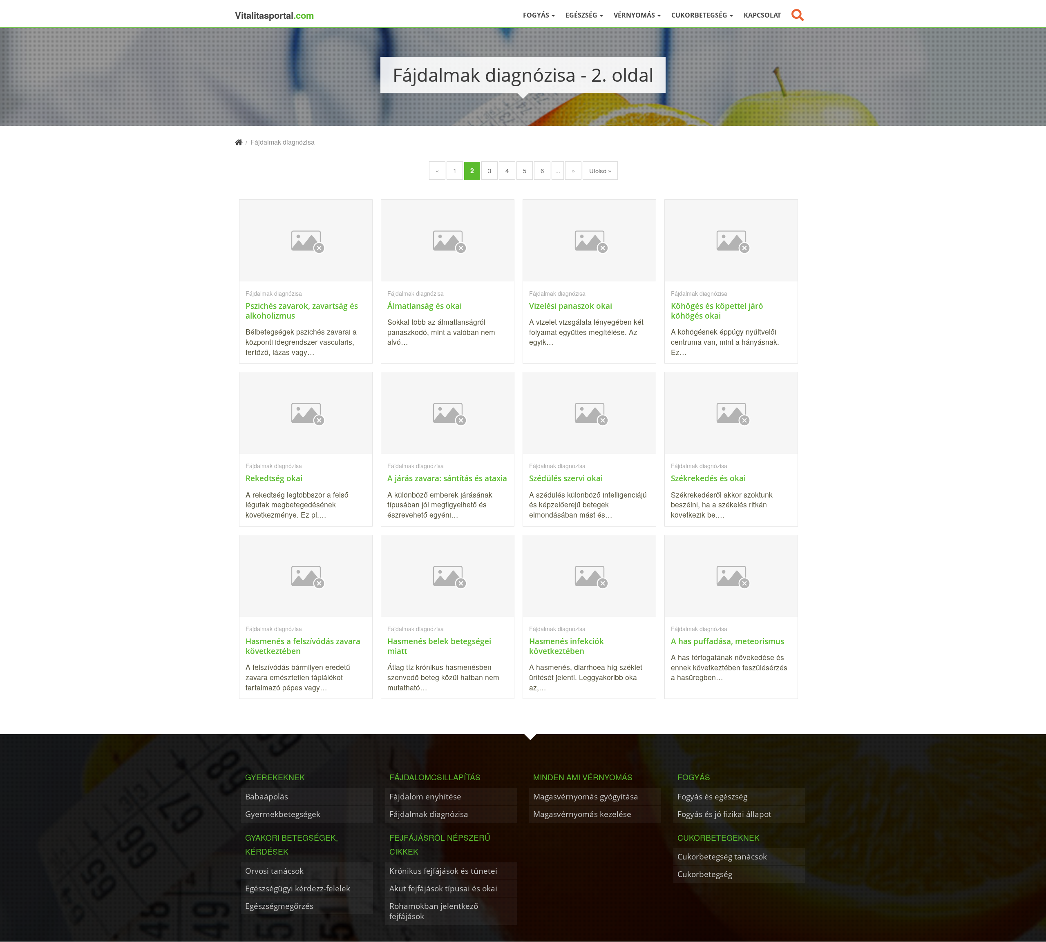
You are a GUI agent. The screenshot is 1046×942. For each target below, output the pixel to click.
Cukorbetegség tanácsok (722, 856)
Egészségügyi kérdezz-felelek (297, 888)
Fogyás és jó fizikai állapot (724, 813)
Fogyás (537, 15)
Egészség (582, 15)
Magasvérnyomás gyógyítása (585, 796)
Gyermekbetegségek (282, 813)
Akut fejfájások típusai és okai (443, 888)
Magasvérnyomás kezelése (582, 813)
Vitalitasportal (274, 15)
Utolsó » (600, 170)
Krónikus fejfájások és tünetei (443, 870)
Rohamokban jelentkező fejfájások (433, 911)
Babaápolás (266, 796)
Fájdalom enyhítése (425, 796)
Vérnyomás (635, 15)
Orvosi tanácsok (274, 870)
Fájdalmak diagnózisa (428, 813)
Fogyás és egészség (712, 796)
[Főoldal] (238, 142)
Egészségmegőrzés (279, 905)
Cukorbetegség (700, 15)
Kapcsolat (762, 15)
